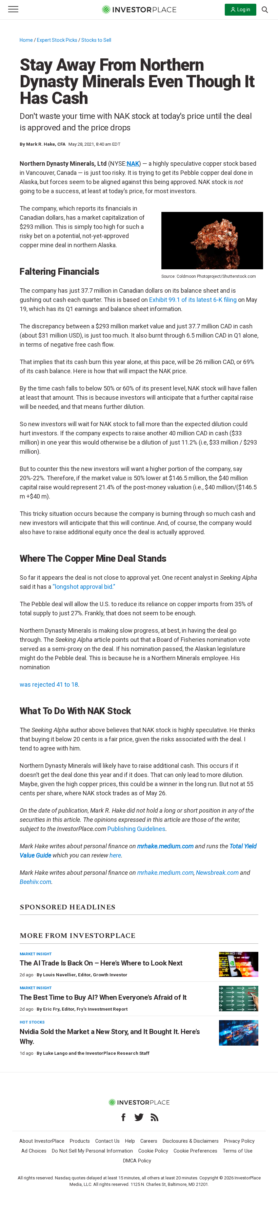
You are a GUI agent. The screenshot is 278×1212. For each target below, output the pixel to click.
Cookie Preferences (195, 1151)
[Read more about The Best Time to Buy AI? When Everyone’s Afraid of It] (238, 998)
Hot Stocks (32, 1022)
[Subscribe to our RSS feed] (155, 1117)
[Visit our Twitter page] (139, 1117)
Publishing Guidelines (136, 828)
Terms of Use (238, 1151)
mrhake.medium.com (165, 872)
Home (26, 40)
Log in (243, 9)
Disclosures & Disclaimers (191, 1141)
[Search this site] (265, 9)
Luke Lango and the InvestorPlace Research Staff (96, 1053)
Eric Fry (51, 1009)
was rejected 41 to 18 (49, 684)
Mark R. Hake (40, 144)
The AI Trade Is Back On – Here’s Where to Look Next (101, 963)
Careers (148, 1141)
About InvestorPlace (41, 1141)
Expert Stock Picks (57, 40)
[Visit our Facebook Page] (123, 1117)
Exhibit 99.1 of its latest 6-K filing (193, 299)
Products (80, 1141)
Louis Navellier (59, 974)
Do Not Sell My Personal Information (92, 1151)
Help (130, 1141)
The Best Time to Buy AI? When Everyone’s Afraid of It (103, 997)
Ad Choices (33, 1151)
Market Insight (36, 954)
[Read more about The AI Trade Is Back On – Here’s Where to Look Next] (238, 964)
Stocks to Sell (96, 40)
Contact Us (107, 1141)
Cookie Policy (153, 1151)
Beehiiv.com (35, 881)
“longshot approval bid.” (84, 586)
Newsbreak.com (217, 872)
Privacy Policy (239, 1141)
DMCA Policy (137, 1161)
